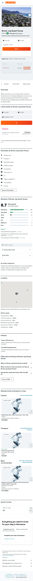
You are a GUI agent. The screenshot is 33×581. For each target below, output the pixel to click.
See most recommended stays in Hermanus (25, 461)
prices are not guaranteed (8, 555)
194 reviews (19, 33)
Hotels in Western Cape (21, 575)
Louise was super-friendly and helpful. (13, 237)
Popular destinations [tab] (22, 529)
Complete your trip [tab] (8, 529)
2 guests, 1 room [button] (8, 45)
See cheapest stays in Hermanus (26, 429)
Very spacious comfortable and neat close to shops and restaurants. (14, 234)
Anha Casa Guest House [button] (7, 450)
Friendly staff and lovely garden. (11, 231)
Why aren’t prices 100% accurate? (11, 566)
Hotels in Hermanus (9, 539)
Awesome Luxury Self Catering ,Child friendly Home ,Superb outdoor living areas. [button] (15, 483)
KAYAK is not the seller (8, 560)
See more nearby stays (26, 395)
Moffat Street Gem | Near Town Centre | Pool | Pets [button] (14, 415)
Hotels (15, 574)
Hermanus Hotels (10, 577)
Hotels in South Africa (9, 575)
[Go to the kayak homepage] (10, 2)
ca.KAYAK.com (9, 574)
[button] (2, 2)
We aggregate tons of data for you (12, 563)
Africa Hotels (22, 574)
